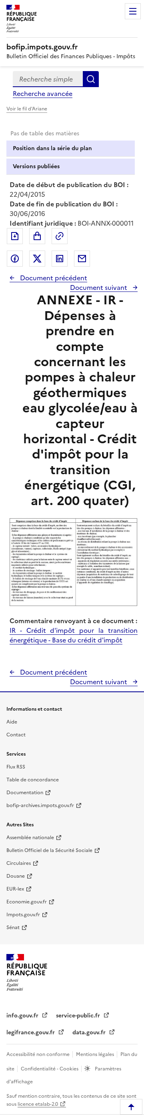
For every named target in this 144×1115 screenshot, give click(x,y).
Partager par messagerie (82, 259)
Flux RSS (15, 767)
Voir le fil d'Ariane (26, 108)
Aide (11, 722)
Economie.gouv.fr (26, 901)
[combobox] (48, 79)
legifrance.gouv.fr (31, 1032)
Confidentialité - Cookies (50, 1068)
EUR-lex (15, 889)
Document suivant (99, 287)
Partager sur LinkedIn (60, 259)
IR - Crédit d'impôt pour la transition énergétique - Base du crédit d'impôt (74, 635)
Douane (15, 876)
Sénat (13, 927)
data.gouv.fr (89, 1032)
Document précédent (52, 278)
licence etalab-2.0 (38, 1104)
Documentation (24, 792)
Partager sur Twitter (37, 259)
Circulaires (18, 863)
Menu (133, 11)
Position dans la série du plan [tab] (52, 148)
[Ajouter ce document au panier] (37, 236)
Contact (16, 734)
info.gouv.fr (23, 1015)
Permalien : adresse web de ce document (60, 236)
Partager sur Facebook (15, 259)
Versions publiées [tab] (36, 166)
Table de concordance (32, 779)
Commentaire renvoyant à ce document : (73, 621)
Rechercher (91, 79)
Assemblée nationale (30, 837)
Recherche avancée (42, 93)
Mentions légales (95, 1054)
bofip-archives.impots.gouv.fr (40, 805)
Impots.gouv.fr (23, 914)
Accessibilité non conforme (38, 1054)
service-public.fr (79, 1015)
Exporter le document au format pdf (15, 236)
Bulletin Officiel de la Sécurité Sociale (49, 850)
